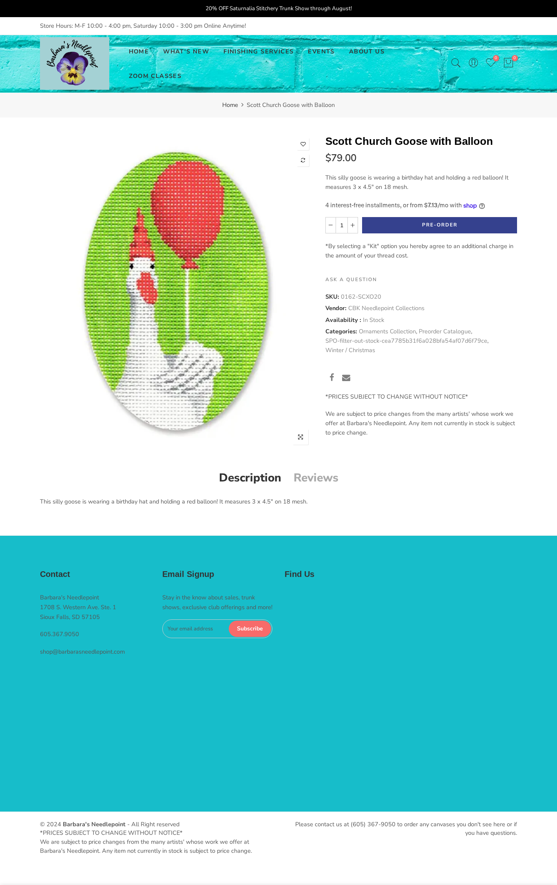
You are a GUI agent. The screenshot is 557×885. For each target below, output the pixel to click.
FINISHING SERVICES (258, 51)
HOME (139, 51)
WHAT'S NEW (186, 51)
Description (250, 478)
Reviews (316, 478)
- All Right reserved (152, 824)
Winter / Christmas (350, 350)
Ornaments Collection (387, 331)
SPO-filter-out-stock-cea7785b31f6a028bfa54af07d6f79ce (406, 341)
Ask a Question (351, 279)
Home (230, 105)
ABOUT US (367, 51)
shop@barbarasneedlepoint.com (82, 652)
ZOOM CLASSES (155, 76)
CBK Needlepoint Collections (386, 308)
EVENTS (321, 51)
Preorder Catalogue (445, 331)
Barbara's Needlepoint (94, 824)
